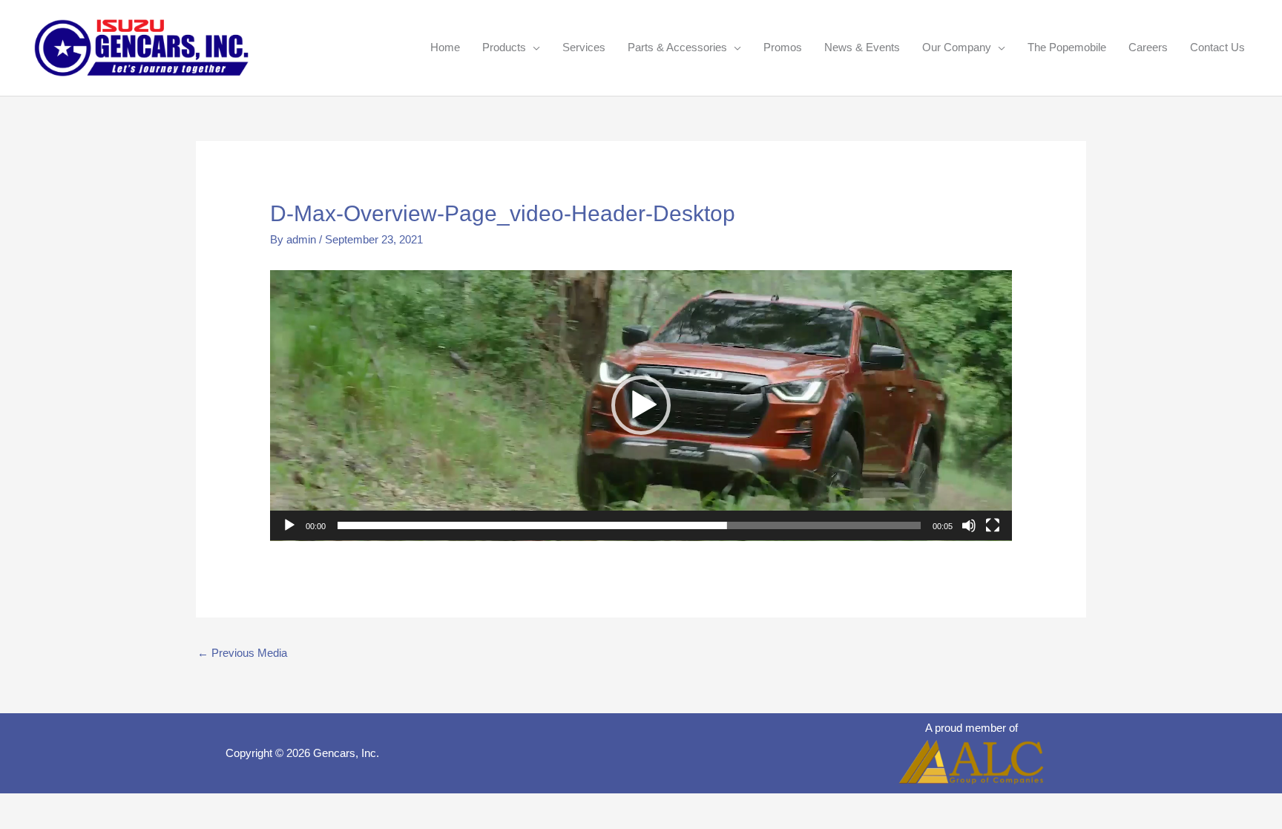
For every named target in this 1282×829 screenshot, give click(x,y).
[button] (641, 405)
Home (445, 47)
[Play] (289, 525)
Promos (782, 47)
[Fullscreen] (992, 525)
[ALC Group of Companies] (971, 761)
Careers (1148, 47)
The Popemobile (1067, 47)
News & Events (862, 47)
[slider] (629, 525)
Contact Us (1217, 47)
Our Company (956, 47)
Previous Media (242, 652)
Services (583, 47)
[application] (641, 405)
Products (504, 47)
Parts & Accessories (677, 47)
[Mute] (969, 525)
